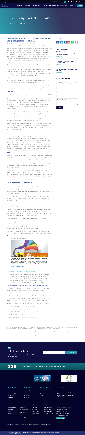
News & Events (63, 5)
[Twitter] (12, 366)
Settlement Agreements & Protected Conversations (67, 390)
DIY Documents (36, 5)
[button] (57, 42)
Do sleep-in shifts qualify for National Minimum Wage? (65, 62)
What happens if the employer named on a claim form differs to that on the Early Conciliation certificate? (66, 53)
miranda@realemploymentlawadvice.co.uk (31, 312)
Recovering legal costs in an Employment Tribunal (66, 70)
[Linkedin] (9, 366)
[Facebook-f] (15, 366)
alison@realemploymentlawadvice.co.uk (31, 317)
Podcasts (72, 5)
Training (45, 5)
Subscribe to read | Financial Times (22, 272)
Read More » (59, 56)
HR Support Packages (54, 5)
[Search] (65, 2)
